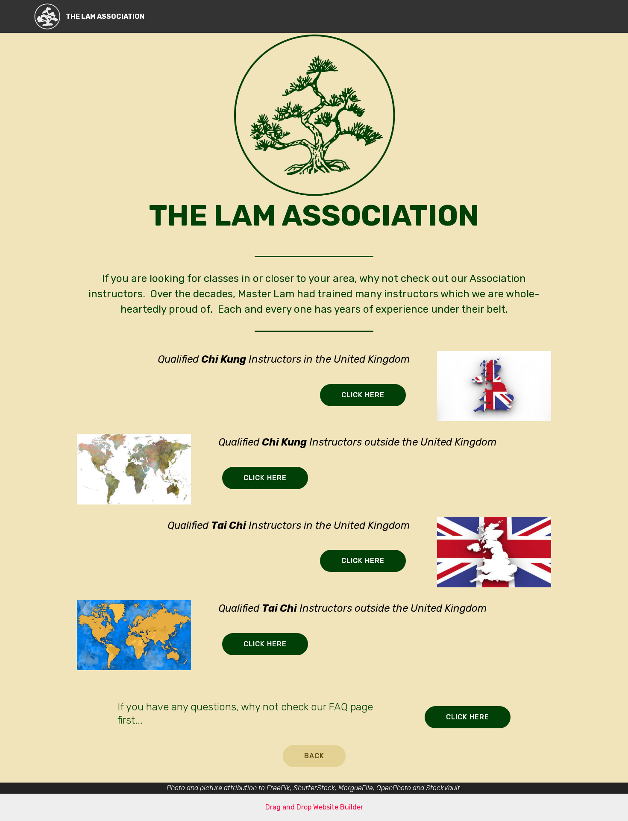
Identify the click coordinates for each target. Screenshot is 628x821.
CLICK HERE (362, 395)
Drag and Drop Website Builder (314, 807)
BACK (314, 756)
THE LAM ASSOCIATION (105, 16)
